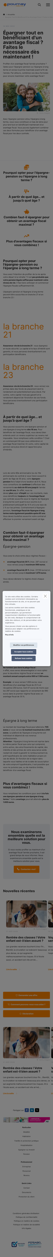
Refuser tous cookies (23, 658)
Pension (26, 1154)
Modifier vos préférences (23, 645)
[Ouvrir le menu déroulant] (47, 5)
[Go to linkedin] (32, 1110)
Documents (26, 1192)
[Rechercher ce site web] (39, 5)
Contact (26, 1188)
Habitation (26, 1136)
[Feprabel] (34, 1245)
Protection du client (26, 1197)
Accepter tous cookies (23, 652)
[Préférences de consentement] (10, 1252)
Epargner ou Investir (26, 1150)
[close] (45, 595)
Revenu (27, 1175)
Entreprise (26, 1167)
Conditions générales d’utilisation (26, 1213)
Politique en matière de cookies (26, 1221)
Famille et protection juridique (27, 1141)
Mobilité (26, 1132)
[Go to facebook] (27, 1110)
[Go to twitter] (37, 1110)
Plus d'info (9, 635)
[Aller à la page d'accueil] (16, 5)
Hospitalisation (26, 1145)
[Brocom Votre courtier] (18, 1245)
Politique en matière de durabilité (26, 1225)
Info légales (26, 1228)
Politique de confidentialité (26, 1217)
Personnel (27, 1171)
